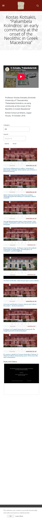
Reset (14, 144)
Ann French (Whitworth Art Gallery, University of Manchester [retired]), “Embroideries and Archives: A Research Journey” (20, 169)
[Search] (37, 5)
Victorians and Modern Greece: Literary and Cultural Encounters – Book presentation (19, 305)
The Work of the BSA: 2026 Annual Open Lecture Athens (21, 281)
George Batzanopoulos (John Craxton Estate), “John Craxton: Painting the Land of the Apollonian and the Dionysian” (20, 222)
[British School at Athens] (21, 5)
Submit (7, 144)
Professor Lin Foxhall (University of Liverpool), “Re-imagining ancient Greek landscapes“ (19, 330)
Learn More (19, 516)
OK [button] (11, 516)
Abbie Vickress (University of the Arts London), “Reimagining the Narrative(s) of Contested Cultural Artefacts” (19, 196)
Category (6, 125)
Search (5, 134)
